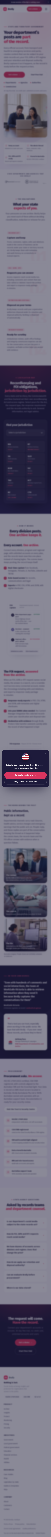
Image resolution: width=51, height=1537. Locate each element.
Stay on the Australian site (25, 782)
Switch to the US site (24, 775)
